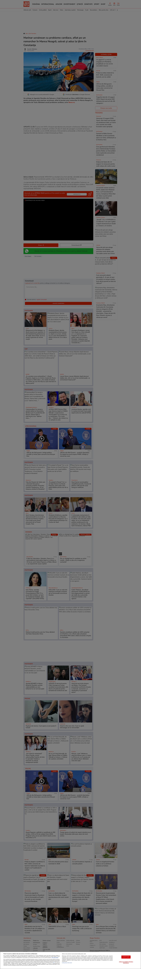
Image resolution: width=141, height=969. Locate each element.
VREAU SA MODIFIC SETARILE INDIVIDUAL (126, 962)
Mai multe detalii (55, 957)
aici (53, 962)
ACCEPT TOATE (126, 957)
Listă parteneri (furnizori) (67, 962)
